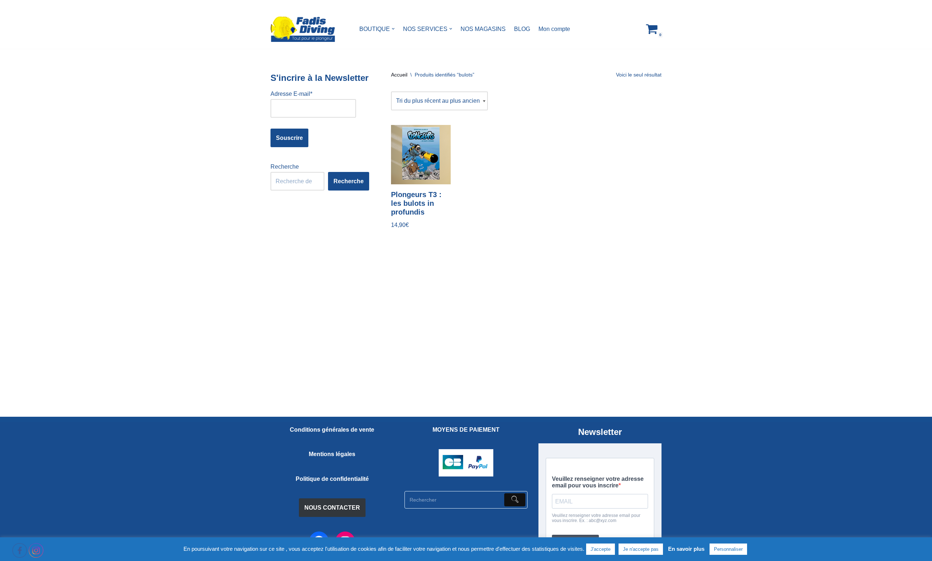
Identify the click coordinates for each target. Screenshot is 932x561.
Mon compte (554, 29)
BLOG (522, 29)
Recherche (284, 167)
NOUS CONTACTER (332, 508)
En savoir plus (686, 549)
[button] (393, 28)
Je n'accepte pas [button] (641, 549)
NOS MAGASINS (483, 29)
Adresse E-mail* (291, 94)
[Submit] (514, 499)
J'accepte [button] (601, 549)
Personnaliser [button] (728, 549)
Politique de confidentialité (332, 479)
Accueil (399, 75)
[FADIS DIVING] (302, 29)
